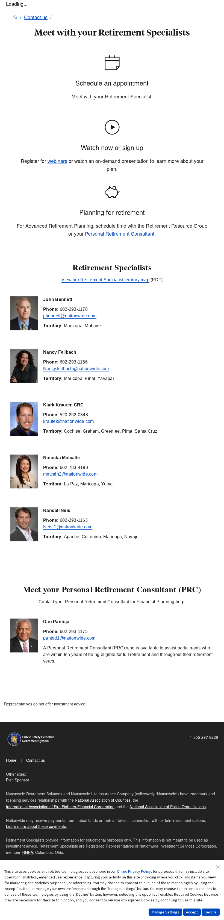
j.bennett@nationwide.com (69, 315)
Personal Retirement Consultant (119, 233)
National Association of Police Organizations (168, 806)
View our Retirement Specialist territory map (105, 279)
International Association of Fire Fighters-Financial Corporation (60, 806)
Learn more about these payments (36, 826)
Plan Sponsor (17, 780)
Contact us (36, 16)
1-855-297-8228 (204, 737)
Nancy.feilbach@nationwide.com (76, 368)
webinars (57, 160)
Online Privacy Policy (134, 871)
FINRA (27, 852)
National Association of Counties (103, 800)
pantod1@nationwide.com (69, 638)
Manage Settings (165, 912)
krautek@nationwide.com (68, 421)
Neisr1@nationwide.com (67, 527)
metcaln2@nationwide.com (70, 474)
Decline (211, 912)
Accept (192, 912)
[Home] (14, 16)
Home (11, 760)
